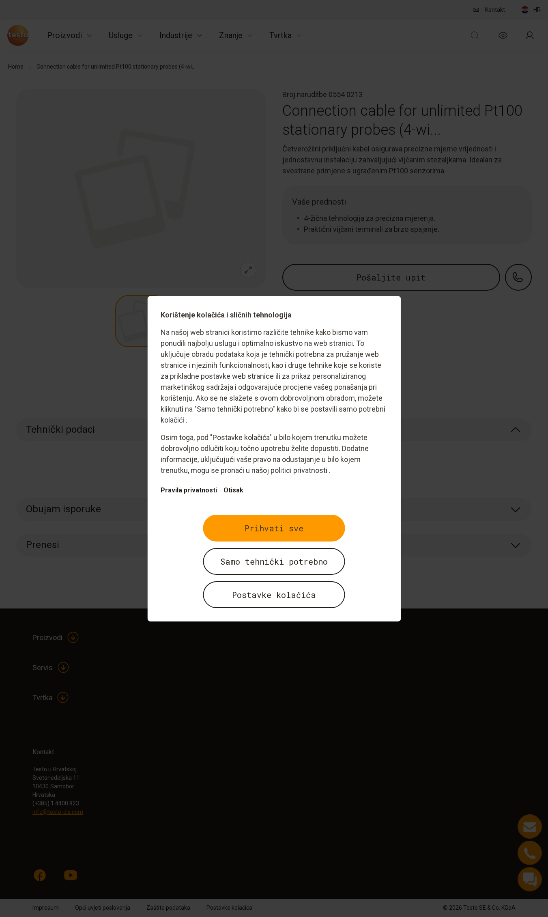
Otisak (233, 490)
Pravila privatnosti (189, 490)
